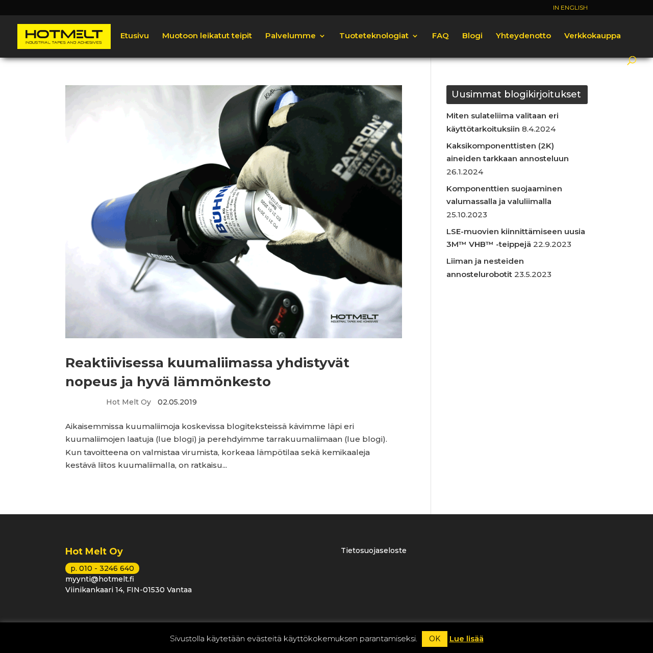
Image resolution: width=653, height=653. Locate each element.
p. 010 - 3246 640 (102, 568)
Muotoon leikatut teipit (207, 36)
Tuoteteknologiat (374, 36)
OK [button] (434, 638)
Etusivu (134, 36)
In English (570, 8)
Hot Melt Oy (128, 402)
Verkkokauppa (592, 36)
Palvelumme (290, 36)
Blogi (472, 36)
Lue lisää (466, 638)
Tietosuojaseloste (374, 550)
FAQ (440, 36)
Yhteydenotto (523, 36)
